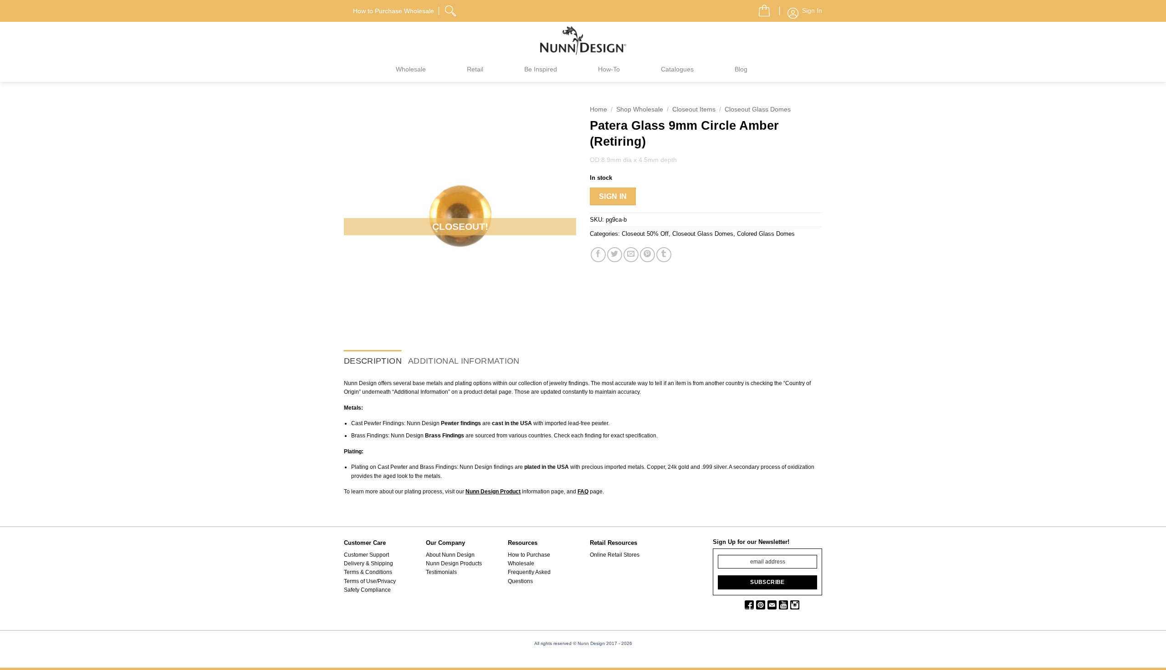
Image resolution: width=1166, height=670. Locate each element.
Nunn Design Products (454, 563)
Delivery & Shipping (368, 563)
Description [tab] (373, 360)
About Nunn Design (450, 555)
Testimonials (441, 572)
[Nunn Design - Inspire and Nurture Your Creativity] (583, 40)
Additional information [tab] (464, 360)
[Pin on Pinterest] (647, 254)
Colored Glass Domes (766, 233)
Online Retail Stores (614, 555)
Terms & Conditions (368, 572)
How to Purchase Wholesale (529, 559)
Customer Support (366, 555)
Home (598, 109)
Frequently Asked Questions (529, 576)
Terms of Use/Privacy (370, 581)
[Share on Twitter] (614, 254)
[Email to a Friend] (631, 254)
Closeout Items (694, 109)
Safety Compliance (367, 590)
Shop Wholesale (639, 109)
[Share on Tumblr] (663, 254)
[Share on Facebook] (598, 254)
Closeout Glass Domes (758, 109)
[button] (761, 8)
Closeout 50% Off (645, 233)
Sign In (613, 196)
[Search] (451, 9)
